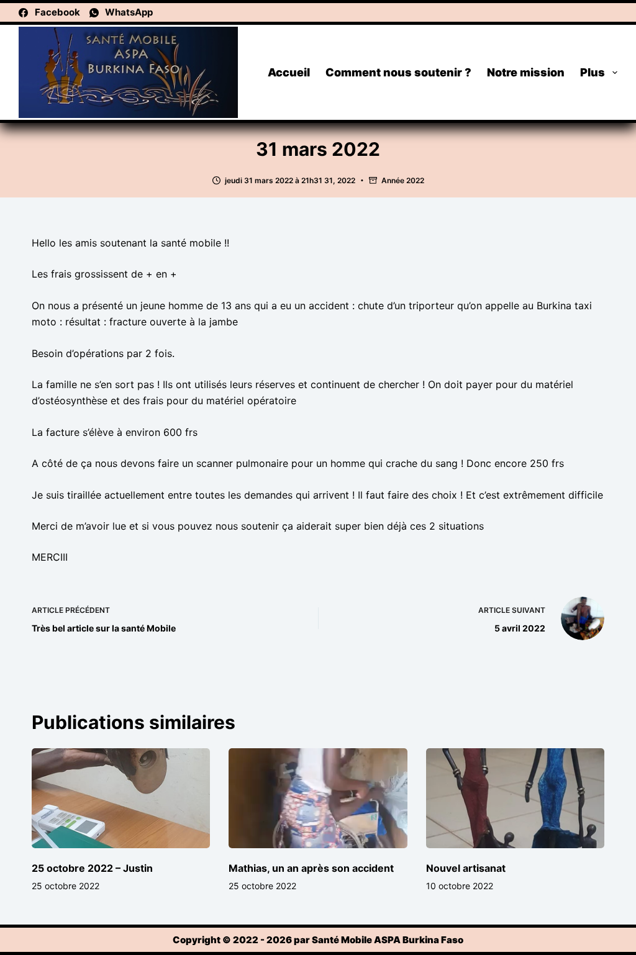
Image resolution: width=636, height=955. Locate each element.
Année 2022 (402, 180)
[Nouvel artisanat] (515, 798)
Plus (592, 72)
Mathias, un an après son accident (311, 868)
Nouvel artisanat (466, 868)
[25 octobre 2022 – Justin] (121, 798)
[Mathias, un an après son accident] (318, 798)
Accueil (289, 72)
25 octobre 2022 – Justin (92, 868)
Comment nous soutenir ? (398, 72)
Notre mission (526, 72)
